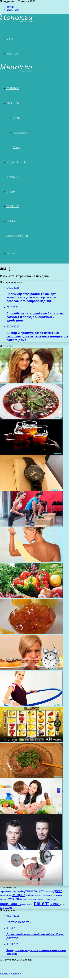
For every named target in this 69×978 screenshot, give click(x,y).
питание (33, 899)
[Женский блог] (16, 21)
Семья (11, 221)
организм (25, 899)
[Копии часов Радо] (31, 489)
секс (62, 904)
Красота (12, 177)
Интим (17, 118)
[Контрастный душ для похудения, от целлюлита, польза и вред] (31, 561)
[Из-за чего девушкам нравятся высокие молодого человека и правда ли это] (31, 382)
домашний (5, 895)
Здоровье (13, 103)
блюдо (17, 891)
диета (57, 891)
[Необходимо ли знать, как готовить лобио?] (31, 777)
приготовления (27, 904)
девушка (49, 891)
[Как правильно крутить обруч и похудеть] (31, 705)
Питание (12, 206)
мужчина (14, 898)
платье (40, 899)
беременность (7, 891)
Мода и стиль (16, 162)
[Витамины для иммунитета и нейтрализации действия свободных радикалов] (31, 597)
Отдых (11, 191)
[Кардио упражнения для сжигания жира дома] (31, 525)
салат (55, 903)
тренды (8, 908)
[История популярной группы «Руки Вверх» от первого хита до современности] (31, 848)
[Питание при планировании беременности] (31, 812)
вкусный (27, 891)
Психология (20, 132)
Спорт (16, 147)
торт (2, 908)
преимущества (50, 899)
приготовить (10, 904)
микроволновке (54, 895)
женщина (18, 895)
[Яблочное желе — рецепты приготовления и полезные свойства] (31, 633)
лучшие (42, 895)
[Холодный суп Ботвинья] (31, 418)
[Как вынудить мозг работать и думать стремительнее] (31, 884)
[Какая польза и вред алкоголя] (31, 453)
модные (3, 899)
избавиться (32, 895)
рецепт (41, 903)
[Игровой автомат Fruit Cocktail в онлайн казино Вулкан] (31, 741)
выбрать (39, 891)
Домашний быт (17, 235)
